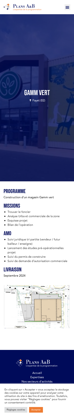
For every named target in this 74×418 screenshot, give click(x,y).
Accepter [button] (36, 410)
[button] (67, 7)
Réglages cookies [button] (16, 410)
